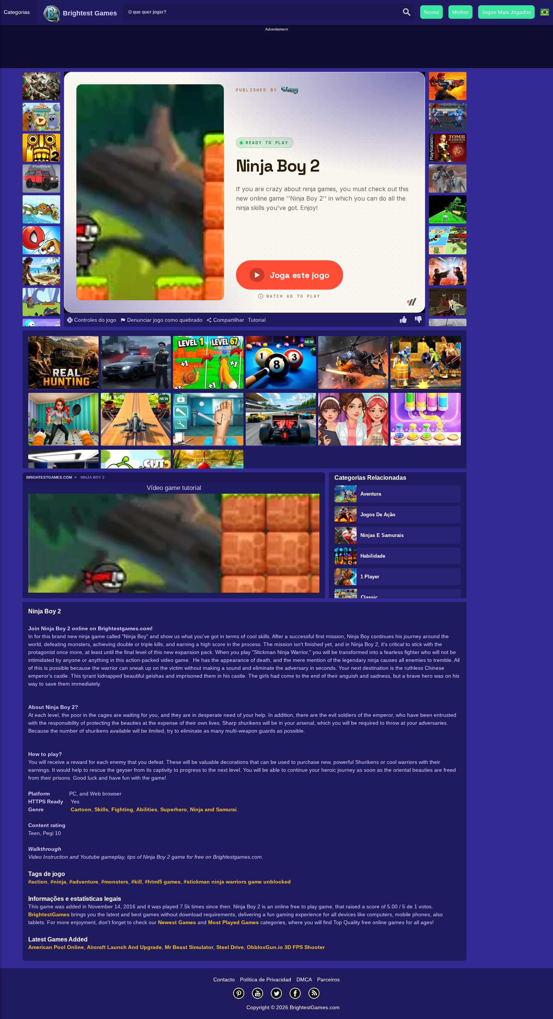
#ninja (58, 882)
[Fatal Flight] (447, 209)
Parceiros (328, 979)
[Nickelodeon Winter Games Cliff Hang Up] (41, 209)
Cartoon (81, 809)
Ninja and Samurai (213, 809)
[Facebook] (295, 993)
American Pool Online (56, 947)
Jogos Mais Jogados (506, 12)
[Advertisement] (276, 49)
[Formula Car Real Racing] (281, 420)
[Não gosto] (418, 320)
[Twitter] (276, 993)
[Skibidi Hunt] (447, 178)
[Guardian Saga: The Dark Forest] (41, 302)
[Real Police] (136, 363)
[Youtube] (257, 993)
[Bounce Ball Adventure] (41, 240)
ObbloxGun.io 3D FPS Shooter (286, 947)
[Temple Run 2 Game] (41, 148)
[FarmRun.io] (447, 240)
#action (37, 882)
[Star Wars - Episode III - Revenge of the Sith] (447, 271)
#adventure (83, 882)
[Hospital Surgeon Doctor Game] (208, 420)
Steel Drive (230, 947)
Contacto (224, 979)
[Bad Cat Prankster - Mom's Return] (63, 420)
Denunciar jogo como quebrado (164, 320)
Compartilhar (228, 320)
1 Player (369, 576)
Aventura (370, 494)
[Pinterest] (239, 993)
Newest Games (177, 922)
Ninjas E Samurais (382, 535)
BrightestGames (49, 914)
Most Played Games (233, 922)
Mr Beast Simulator (189, 947)
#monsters (114, 882)
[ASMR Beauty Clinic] (353, 420)
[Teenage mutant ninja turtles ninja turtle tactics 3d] (41, 86)
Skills (101, 809)
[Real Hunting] (63, 363)
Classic (369, 597)
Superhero (173, 809)
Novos (431, 12)
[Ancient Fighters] (447, 117)
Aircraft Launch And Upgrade (124, 947)
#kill (136, 882)
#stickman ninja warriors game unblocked (237, 882)
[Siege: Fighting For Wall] (425, 363)
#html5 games (163, 882)
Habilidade (372, 556)
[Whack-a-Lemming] (41, 117)
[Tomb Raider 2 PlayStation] (447, 148)
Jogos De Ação (377, 514)
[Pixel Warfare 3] (447, 302)
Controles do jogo (94, 320)
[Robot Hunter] (447, 86)
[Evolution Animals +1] (208, 363)
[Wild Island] (41, 271)
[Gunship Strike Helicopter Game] (353, 363)
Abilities (146, 809)
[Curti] (403, 320)
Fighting (122, 809)
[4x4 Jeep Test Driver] (41, 178)
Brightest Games (89, 13)
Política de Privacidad (265, 979)
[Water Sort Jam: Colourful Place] (425, 420)
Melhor (460, 12)
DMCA (304, 979)
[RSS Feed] (314, 993)
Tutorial (257, 320)
